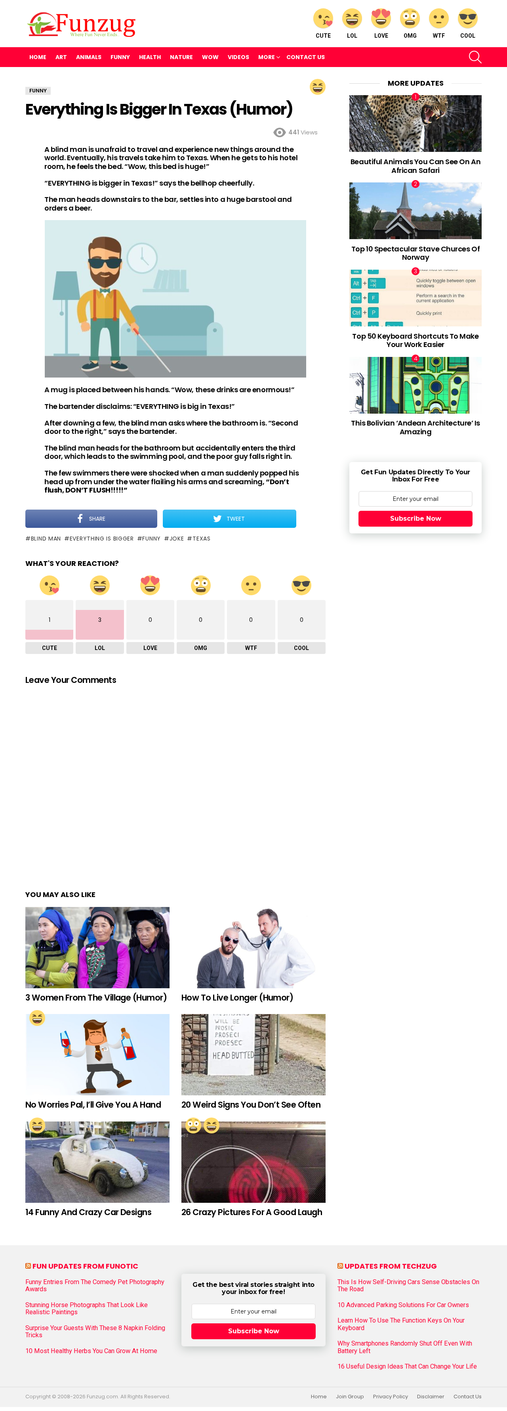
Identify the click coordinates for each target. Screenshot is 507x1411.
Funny (120, 57)
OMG (410, 36)
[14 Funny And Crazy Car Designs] (97, 1162)
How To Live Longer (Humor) (237, 997)
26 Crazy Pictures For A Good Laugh (251, 1212)
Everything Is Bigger (102, 539)
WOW (210, 57)
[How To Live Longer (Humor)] (253, 947)
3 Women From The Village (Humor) (96, 997)
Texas (201, 539)
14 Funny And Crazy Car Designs (88, 1212)
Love (381, 36)
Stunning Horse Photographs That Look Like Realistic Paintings (86, 1309)
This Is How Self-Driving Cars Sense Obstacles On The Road (408, 1286)
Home (37, 57)
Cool (467, 36)
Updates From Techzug (391, 1266)
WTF (439, 36)
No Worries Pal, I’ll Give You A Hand (93, 1104)
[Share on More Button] (311, 519)
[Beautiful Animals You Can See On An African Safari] (415, 123)
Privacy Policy (390, 1397)
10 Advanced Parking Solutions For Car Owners (403, 1305)
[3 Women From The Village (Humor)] (97, 947)
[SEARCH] (475, 57)
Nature (181, 57)
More (266, 57)
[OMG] (193, 1125)
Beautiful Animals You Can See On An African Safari (415, 166)
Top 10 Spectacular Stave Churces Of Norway (415, 253)
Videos (238, 57)
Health (150, 57)
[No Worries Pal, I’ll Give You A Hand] (97, 1054)
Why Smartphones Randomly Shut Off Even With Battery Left (404, 1347)
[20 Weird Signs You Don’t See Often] (253, 1054)
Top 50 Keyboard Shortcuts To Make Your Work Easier (415, 340)
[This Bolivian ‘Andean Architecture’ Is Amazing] (415, 385)
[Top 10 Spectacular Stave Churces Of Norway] (415, 210)
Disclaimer (430, 1397)
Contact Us (305, 57)
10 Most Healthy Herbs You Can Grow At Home (91, 1351)
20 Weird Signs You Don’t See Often (250, 1104)
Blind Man (46, 539)
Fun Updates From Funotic (85, 1266)
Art (61, 57)
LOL (352, 36)
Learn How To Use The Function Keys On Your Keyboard (401, 1324)
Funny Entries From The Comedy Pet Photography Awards (94, 1286)
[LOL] (318, 87)
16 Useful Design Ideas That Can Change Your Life (407, 1366)
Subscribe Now (415, 518)
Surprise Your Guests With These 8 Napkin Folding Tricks (95, 1332)
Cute (323, 36)
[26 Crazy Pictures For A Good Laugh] (253, 1162)
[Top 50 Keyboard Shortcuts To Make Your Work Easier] (415, 298)
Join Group (350, 1397)
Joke (177, 539)
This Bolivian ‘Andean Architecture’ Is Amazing (415, 427)
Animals (88, 57)
